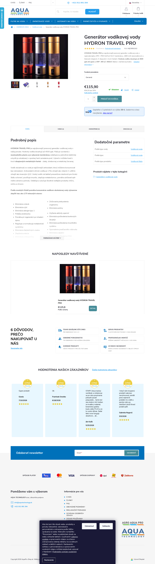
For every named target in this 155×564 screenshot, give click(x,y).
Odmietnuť (89, 526)
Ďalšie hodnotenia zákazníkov (104, 370)
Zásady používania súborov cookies (74, 520)
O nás (13, 3)
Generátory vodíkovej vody (107, 177)
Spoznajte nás (16, 348)
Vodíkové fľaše (136, 161)
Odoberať (131, 453)
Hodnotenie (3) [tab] (94, 129)
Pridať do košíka (109, 99)
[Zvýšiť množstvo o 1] (94, 97)
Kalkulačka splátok (91, 93)
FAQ (30, 3)
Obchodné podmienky (75, 507)
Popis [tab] (27, 129)
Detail (93, 308)
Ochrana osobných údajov (75, 514)
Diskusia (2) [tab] (127, 129)
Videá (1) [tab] (61, 129)
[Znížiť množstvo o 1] (94, 100)
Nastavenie (49, 560)
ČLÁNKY (22, 3)
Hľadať (92, 11)
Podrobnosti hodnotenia (113, 48)
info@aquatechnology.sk (23, 502)
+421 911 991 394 (20, 506)
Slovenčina (135, 3)
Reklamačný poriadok (76, 510)
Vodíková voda (136, 149)
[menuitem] (19, 21)
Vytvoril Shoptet (139, 559)
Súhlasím (106, 526)
